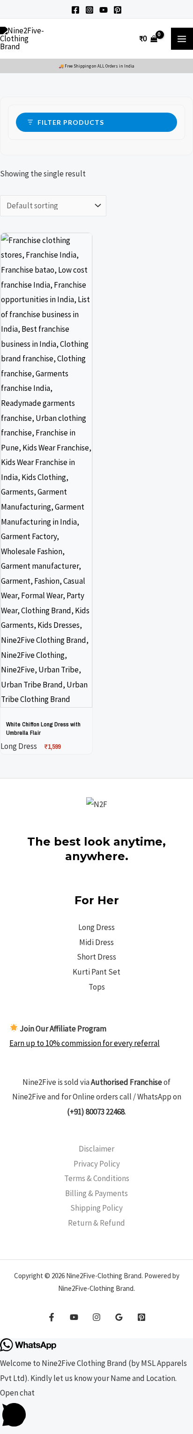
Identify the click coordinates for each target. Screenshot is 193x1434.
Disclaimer (96, 1149)
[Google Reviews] (119, 1317)
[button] (96, 1410)
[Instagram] (89, 10)
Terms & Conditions (96, 1178)
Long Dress (96, 927)
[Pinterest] (117, 10)
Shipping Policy (96, 1208)
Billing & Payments (96, 1193)
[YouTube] (103, 10)
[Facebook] (75, 10)
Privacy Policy (97, 1164)
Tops (97, 987)
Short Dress (96, 957)
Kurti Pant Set (96, 972)
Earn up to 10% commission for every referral (84, 1043)
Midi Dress (96, 942)
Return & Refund (96, 1223)
